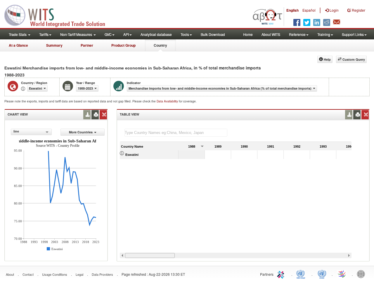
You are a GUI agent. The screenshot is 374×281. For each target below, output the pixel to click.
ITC (282, 274)
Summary (54, 45)
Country (160, 45)
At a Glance (18, 45)
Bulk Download (213, 34)
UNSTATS (322, 274)
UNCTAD (302, 274)
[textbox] (175, 133)
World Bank (362, 274)
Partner (87, 45)
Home (248, 34)
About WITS (271, 34)
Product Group (123, 45)
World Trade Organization (342, 274)
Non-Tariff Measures (76, 34)
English (292, 10)
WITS (58, 14)
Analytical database (156, 34)
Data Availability (168, 101)
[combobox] (31, 132)
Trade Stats (18, 34)
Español (309, 10)
